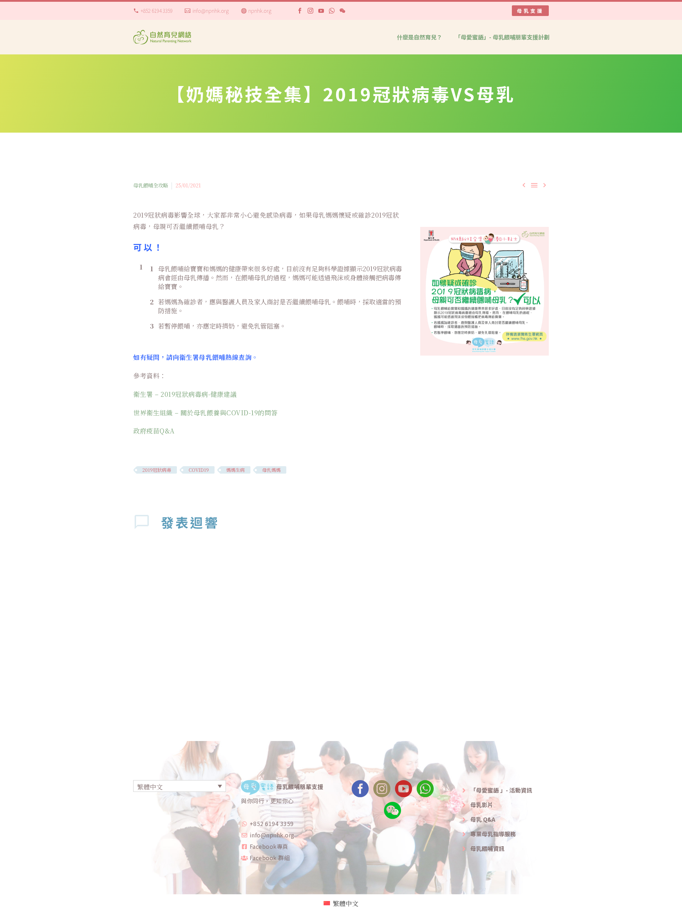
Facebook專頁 (269, 846)
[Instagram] (310, 11)
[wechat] (392, 813)
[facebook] (360, 791)
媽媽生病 (235, 470)
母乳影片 (481, 804)
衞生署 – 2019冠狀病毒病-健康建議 (185, 394)
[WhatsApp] (331, 11)
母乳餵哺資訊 (487, 848)
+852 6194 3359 (157, 10)
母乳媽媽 (271, 470)
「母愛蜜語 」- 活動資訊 (501, 790)
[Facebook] (299, 11)
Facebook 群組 (270, 857)
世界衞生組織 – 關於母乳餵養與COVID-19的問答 (205, 412)
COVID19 (199, 470)
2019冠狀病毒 (156, 470)
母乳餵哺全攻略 (150, 185)
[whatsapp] (425, 791)
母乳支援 (530, 10)
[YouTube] (321, 11)
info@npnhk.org (211, 10)
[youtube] (403, 791)
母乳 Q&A (482, 819)
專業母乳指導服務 (493, 834)
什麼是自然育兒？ (419, 37)
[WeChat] (342, 11)
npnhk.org (259, 10)
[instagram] (381, 791)
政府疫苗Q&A (154, 430)
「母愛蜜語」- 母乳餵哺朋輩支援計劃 (502, 37)
